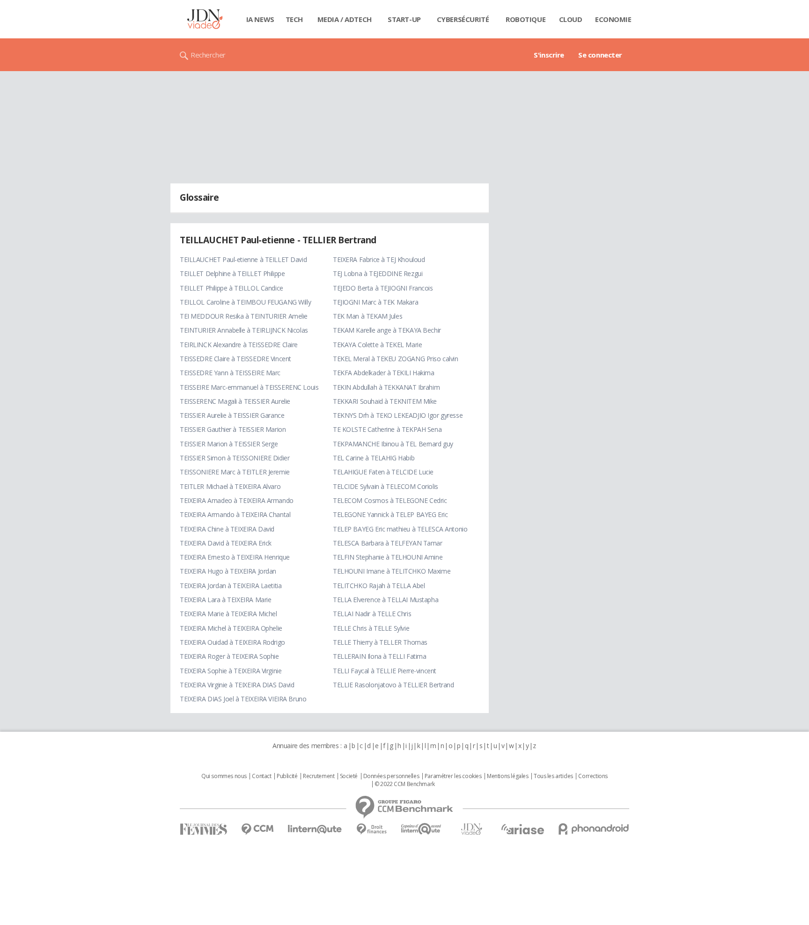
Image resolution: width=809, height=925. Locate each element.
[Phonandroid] (594, 829)
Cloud (570, 19)
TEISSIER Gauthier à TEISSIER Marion (233, 429)
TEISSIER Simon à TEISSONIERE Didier (234, 457)
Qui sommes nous (224, 776)
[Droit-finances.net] (371, 829)
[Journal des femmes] (203, 829)
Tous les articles (553, 776)
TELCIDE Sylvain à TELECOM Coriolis (385, 486)
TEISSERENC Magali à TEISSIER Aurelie (235, 401)
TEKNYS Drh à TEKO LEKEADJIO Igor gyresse (398, 415)
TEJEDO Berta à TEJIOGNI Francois (383, 288)
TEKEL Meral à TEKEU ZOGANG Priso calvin (395, 358)
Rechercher (208, 54)
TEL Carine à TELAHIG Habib (373, 457)
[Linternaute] (315, 829)
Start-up (404, 19)
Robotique (525, 19)
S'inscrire (549, 54)
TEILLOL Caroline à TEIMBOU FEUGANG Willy (245, 302)
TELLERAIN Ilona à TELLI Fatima (379, 656)
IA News (260, 19)
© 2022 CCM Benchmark (405, 784)
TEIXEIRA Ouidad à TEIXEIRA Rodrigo (232, 642)
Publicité (287, 776)
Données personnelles (391, 776)
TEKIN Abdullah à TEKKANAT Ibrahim (386, 387)
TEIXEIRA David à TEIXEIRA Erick (226, 543)
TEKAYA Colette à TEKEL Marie (377, 344)
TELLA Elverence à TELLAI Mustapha (385, 599)
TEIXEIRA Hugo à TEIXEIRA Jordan (228, 571)
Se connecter (600, 54)
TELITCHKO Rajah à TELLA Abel (379, 585)
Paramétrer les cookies (453, 776)
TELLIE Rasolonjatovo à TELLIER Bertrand (393, 684)
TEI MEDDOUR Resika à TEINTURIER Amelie (244, 316)
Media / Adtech (344, 19)
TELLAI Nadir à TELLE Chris (372, 613)
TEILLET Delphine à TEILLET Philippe (232, 273)
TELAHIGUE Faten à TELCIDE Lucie (383, 471)
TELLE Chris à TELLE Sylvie (371, 628)
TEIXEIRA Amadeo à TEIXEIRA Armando (237, 500)
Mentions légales (507, 776)
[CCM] (257, 829)
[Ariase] (522, 829)
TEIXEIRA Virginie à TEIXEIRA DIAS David (237, 684)
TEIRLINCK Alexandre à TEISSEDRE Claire (239, 344)
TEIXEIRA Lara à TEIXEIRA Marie (225, 599)
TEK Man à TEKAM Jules (367, 316)
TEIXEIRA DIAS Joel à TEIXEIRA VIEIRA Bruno (243, 698)
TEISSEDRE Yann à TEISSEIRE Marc (230, 372)
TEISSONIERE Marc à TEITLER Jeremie (235, 471)
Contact (261, 776)
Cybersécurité (463, 19)
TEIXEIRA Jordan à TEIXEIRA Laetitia (230, 585)
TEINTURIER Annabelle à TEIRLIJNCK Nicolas (244, 330)
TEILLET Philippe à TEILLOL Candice (231, 288)
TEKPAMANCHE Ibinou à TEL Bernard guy (393, 443)
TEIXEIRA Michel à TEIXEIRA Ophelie (231, 628)
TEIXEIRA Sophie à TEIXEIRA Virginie (230, 670)
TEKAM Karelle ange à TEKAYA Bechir (387, 330)
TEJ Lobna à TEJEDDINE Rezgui (377, 273)
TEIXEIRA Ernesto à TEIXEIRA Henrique (235, 557)
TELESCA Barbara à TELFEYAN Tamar (387, 543)
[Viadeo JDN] (471, 829)
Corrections (592, 776)
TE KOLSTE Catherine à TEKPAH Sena (387, 429)
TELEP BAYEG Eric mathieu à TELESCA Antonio (400, 528)
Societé (349, 776)
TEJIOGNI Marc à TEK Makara (375, 302)
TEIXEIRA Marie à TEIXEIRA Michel (228, 613)
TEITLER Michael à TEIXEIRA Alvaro (230, 486)
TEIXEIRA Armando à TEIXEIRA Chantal (235, 514)
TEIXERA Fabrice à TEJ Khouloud (379, 259)
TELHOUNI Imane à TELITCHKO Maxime (391, 571)
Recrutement (318, 776)
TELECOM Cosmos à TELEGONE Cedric (390, 500)
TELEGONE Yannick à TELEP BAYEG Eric (390, 514)
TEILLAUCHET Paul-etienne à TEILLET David (243, 259)
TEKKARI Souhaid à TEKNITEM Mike (385, 401)
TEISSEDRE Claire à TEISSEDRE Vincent (235, 358)
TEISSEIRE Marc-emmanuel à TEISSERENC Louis (249, 387)
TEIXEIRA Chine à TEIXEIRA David (227, 528)
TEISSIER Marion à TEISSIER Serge (229, 443)
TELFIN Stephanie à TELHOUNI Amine (387, 557)
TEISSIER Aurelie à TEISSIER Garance (232, 415)
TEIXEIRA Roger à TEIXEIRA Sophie (229, 656)
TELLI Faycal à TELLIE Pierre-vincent (384, 670)
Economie (613, 19)
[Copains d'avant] (421, 829)
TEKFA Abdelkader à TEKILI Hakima (383, 372)
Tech (294, 19)
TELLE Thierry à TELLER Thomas (380, 642)
